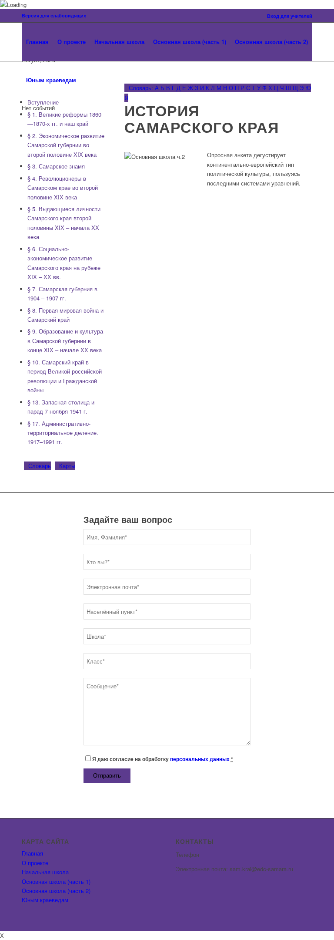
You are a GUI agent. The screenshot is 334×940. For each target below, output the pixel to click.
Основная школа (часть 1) (56, 881)
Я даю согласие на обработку (162, 759)
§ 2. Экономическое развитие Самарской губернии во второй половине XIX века (65, 144)
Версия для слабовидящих (54, 15)
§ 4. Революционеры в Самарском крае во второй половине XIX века (62, 187)
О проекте (35, 863)
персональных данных (200, 759)
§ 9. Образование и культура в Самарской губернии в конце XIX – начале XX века (65, 340)
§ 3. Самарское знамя (56, 166)
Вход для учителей (289, 16)
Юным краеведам (45, 900)
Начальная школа (45, 872)
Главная (32, 853)
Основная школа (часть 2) (56, 890)
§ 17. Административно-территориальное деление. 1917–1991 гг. (62, 432)
